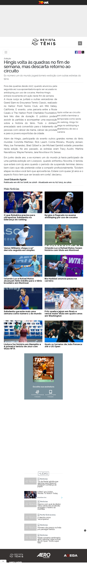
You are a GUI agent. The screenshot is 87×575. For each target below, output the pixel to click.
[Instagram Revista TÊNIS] (79, 52)
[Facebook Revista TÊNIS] (76, 52)
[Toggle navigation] (6, 52)
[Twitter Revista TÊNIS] (82, 52)
